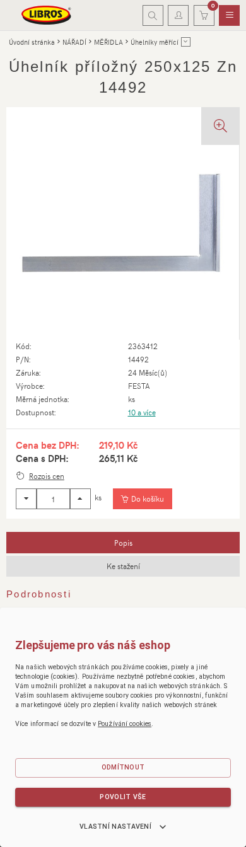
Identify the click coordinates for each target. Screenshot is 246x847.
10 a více (142, 412)
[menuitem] (229, 15)
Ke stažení (123, 566)
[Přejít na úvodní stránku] (46, 15)
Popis (123, 543)
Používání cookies (124, 724)
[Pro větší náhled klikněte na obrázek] (122, 223)
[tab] (123, 542)
